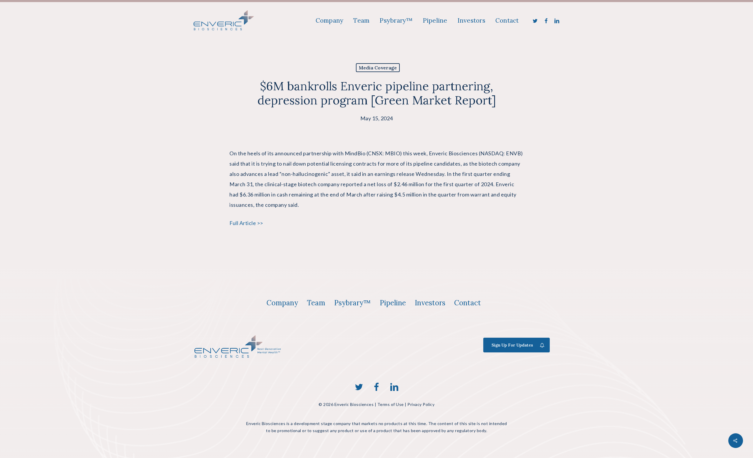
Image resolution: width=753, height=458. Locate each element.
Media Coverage (378, 68)
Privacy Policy (420, 404)
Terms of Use (390, 404)
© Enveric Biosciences (346, 404)
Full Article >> (246, 223)
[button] (282, 303)
